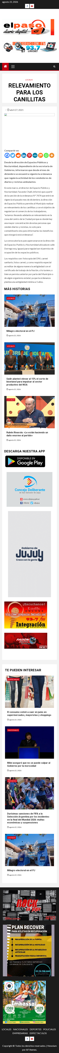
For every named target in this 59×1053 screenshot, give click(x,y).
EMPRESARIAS (13, 679)
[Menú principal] (13, 66)
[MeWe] (35, 155)
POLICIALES (49, 1029)
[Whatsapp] (46, 155)
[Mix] (40, 155)
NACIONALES (13, 730)
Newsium (52, 1045)
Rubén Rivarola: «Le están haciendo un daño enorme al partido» (27, 434)
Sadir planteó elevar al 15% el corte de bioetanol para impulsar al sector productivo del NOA (27, 381)
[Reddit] (18, 155)
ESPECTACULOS (38, 1033)
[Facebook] (27, 6)
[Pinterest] (29, 155)
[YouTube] (32, 6)
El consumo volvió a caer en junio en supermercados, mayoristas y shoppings (29, 713)
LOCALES (29, 80)
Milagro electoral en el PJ (20, 331)
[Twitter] (12, 155)
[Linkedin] (23, 155)
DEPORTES (12, 781)
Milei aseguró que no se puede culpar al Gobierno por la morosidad (28, 764)
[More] (51, 155)
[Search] (54, 66)
